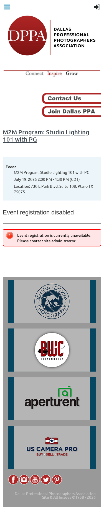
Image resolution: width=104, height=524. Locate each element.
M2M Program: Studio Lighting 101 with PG (46, 135)
